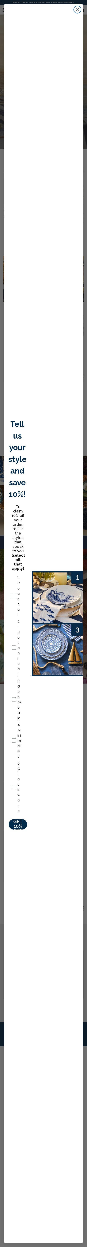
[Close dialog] (77, 9)
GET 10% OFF (18, 824)
